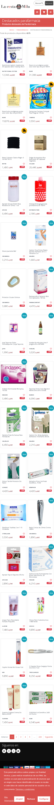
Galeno (31, 256)
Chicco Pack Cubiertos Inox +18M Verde (38, 621)
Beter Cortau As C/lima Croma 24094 (40, 528)
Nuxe (31, 71)
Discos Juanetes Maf (9, 251)
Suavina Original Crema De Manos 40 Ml (11, 713)
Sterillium (6, 534)
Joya (3, 349)
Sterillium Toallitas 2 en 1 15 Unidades (12, 528)
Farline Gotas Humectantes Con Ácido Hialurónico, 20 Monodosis (40, 575)
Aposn (4, 210)
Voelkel (32, 349)
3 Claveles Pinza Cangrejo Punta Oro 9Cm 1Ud (40, 667)
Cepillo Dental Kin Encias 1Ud (12, 667)
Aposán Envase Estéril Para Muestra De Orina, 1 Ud (11, 204)
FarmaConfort (34, 302)
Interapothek (34, 210)
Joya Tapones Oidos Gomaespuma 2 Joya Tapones (12, 343)
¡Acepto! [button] (19, 799)
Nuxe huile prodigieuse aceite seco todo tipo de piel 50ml (12, 112)
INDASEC (5, 395)
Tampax (32, 117)
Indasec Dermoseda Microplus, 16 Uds (13, 389)
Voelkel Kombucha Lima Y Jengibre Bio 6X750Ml (38, 343)
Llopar (4, 626)
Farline (31, 580)
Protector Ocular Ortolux (11, 297)
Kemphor (32, 487)
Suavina (5, 718)
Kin (3, 672)
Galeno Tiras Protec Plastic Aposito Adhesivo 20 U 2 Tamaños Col (38, 251)
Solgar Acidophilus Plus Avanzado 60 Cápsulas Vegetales (37, 159)
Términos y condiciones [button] (25, 789)
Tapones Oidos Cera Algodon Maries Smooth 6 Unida (39, 389)
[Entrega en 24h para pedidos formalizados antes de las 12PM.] (51, 84)
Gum (30, 718)
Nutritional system (9, 71)
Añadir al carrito (14, 80)
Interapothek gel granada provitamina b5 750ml (38, 204)
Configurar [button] (43, 799)
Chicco (31, 626)
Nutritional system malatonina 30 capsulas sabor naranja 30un (13, 66)
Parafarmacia (22, 30)
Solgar (31, 164)
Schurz (5, 487)
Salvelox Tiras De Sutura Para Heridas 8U (12, 436)
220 (40, 737)
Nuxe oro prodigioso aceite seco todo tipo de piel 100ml (39, 66)
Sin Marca (5, 256)
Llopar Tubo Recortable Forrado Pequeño (10, 621)
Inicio (11, 30)
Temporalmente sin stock (40, 80)
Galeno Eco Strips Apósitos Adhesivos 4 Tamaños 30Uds (39, 436)
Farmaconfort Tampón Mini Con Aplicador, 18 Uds (39, 297)
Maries (31, 395)
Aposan (5, 580)
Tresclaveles (34, 672)
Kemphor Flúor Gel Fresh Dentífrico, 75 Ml (38, 482)
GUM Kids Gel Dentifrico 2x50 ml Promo (39, 713)
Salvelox (5, 441)
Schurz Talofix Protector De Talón (11, 482)
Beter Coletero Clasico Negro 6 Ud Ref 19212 (13, 158)
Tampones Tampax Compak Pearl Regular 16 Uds (39, 112)
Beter (4, 164)
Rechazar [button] (31, 799)
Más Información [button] (9, 799)
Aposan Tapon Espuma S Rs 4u (13, 575)
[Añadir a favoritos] (24, 71)
